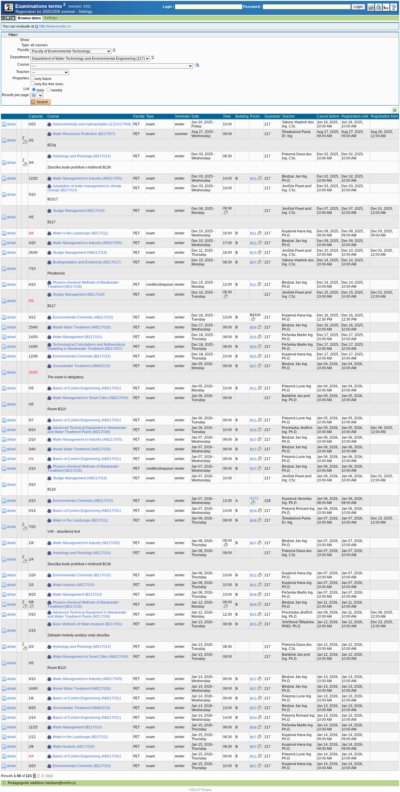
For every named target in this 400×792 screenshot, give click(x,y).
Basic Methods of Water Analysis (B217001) (87, 624)
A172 (254, 498)
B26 (253, 337)
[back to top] (4, 783)
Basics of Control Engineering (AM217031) (87, 388)
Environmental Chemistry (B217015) (82, 356)
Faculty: (24, 50)
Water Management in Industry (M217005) (86, 543)
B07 (253, 262)
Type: (25, 45)
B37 (253, 366)
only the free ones (49, 84)
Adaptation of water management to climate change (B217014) (84, 188)
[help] (394, 7)
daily (40, 90)
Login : (168, 7)
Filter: (13, 35)
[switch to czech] (386, 7)
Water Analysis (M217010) (74, 585)
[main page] (371, 7)
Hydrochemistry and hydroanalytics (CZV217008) (92, 124)
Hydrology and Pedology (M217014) (82, 156)
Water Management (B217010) (77, 337)
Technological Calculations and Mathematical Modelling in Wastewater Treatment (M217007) (86, 347)
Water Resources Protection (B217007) (84, 134)
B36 (253, 328)
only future (43, 79)
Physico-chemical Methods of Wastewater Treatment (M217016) (83, 284)
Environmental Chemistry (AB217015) (83, 317)
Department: (20, 57)
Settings (85, 11)
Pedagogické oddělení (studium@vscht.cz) (42, 783)
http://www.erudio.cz (55, 26)
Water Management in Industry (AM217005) (87, 178)
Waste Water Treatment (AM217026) (82, 327)
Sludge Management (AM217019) (80, 253)
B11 (253, 285)
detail (11, 124)
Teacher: (23, 72)
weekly (56, 90)
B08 (253, 521)
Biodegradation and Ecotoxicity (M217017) (87, 262)
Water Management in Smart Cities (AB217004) (90, 398)
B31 (253, 233)
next (49, 776)
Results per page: (16, 95)
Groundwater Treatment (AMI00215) (81, 366)
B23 (253, 253)
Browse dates (29, 18)
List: (26, 89)
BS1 (253, 179)
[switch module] (13, 18)
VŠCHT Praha (200, 790)
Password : (252, 7)
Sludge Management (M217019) (79, 211)
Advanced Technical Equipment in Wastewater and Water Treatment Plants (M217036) (87, 430)
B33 (253, 430)
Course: (23, 64)
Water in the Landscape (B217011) (80, 233)
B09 (253, 605)
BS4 (253, 511)
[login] (378, 7)
